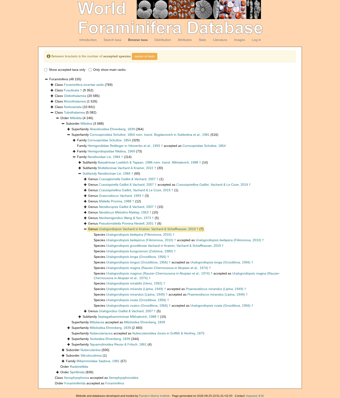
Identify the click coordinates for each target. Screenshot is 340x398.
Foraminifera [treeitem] (65, 79)
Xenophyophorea (76, 377)
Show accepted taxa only (67, 69)
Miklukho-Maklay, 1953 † (125, 212)
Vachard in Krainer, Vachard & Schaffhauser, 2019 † (148, 229)
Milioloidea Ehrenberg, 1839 (144, 322)
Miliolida (76, 118)
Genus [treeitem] (126, 179)
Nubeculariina (90, 350)
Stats (202, 40)
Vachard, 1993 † (121, 195)
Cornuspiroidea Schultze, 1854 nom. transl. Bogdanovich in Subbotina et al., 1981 (150, 134)
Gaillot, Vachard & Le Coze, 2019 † (213, 184)
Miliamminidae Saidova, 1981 (98, 361)
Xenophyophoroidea (123, 377)
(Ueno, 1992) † (135, 283)
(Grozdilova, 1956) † (137, 257)
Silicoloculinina (91, 355)
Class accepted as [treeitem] (96, 377)
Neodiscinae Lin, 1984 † (115, 173)
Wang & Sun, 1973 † (126, 218)
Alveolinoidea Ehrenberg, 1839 (112, 129)
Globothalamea (75, 96)
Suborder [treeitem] (85, 123)
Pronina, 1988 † (116, 201)
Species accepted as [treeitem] (179, 240)
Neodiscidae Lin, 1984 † (105, 157)
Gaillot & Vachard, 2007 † (128, 179)
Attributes (185, 40)
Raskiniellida (79, 366)
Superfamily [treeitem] (107, 129)
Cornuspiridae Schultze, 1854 (109, 140)
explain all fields (144, 56)
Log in (256, 40)
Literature (220, 40)
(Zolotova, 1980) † (141, 251)
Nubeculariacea (101, 333)
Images (239, 40)
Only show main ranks (109, 69)
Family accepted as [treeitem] (151, 146)
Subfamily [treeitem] (145, 162)
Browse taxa (138, 40)
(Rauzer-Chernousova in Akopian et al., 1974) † (158, 268)
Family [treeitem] (108, 140)
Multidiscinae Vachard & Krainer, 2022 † (127, 168)
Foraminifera (84, 84)
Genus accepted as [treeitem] (169, 184)
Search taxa (112, 40)
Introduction (88, 40)
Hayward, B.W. (255, 396)
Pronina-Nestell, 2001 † (127, 223)
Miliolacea (97, 322)
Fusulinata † (73, 90)
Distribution (163, 40)
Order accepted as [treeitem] (89, 383)
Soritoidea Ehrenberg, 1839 (110, 339)
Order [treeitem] (76, 118)
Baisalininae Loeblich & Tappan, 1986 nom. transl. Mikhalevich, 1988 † (149, 162)
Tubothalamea (74, 112)
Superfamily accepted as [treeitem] (118, 322)
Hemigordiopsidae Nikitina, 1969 (111, 151)
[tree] (170, 231)
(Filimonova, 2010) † (140, 234)
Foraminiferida (75, 383)
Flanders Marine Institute (154, 396)
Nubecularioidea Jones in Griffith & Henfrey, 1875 (168, 333)
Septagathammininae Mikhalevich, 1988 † (128, 316)
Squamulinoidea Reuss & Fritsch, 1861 (118, 344)
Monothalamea (75, 101)
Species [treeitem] (134, 234)
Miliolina (86, 123)
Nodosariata (73, 107)
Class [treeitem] (84, 84)
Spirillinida (77, 372)
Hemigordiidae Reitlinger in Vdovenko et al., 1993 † (125, 146)
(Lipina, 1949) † (136, 289)
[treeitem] (111, 173)
